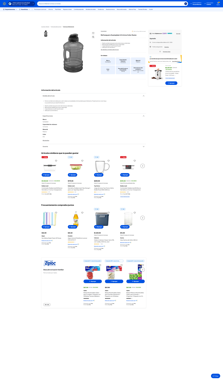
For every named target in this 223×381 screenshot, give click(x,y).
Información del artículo (50, 90)
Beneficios (24, 9)
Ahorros (51, 9)
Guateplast (104, 31)
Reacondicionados (122, 9)
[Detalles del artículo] (144, 95)
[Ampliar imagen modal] (93, 37)
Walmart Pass (132, 9)
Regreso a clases (67, 9)
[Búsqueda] (185, 3)
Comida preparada (79, 9)
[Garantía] (144, 146)
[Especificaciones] (144, 116)
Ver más (178, 33)
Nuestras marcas (110, 9)
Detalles (166, 47)
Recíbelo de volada (91, 9)
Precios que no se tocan (40, 9)
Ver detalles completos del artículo (110, 49)
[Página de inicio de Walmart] (4, 3)
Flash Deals (58, 9)
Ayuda (151, 9)
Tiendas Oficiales (142, 9)
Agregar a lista (166, 51)
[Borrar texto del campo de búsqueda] (182, 3)
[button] (196, 3)
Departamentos (10, 9)
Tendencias (101, 9)
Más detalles (46, 140)
